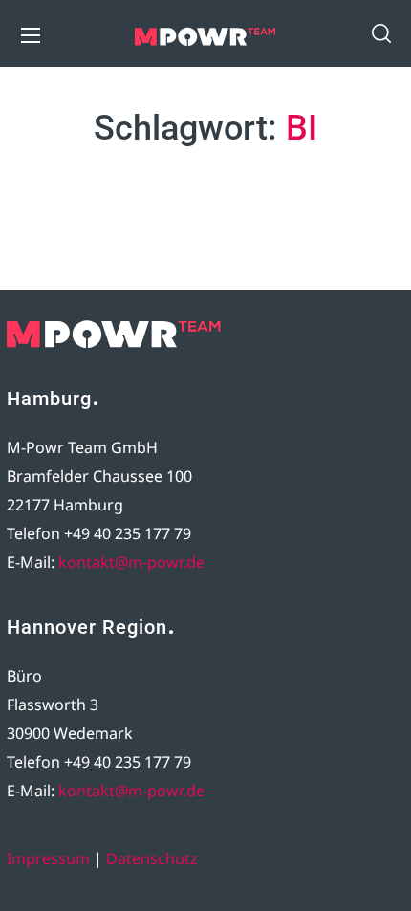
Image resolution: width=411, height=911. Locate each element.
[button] (381, 33)
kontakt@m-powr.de (131, 562)
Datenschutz (152, 858)
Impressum (48, 858)
